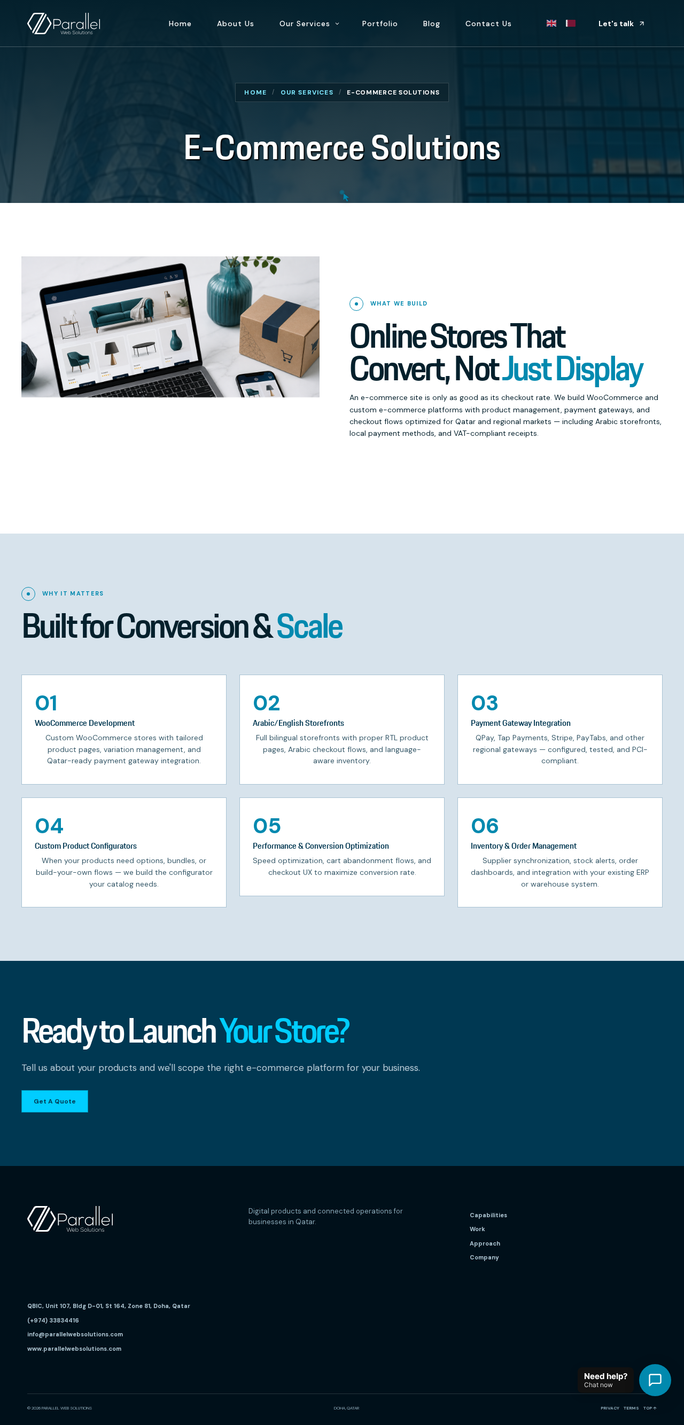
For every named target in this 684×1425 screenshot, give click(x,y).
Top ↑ (650, 1408)
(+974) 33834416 (53, 1320)
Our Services (304, 23)
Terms (631, 1408)
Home (180, 23)
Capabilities (488, 1215)
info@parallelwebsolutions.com (75, 1334)
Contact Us (488, 23)
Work (477, 1229)
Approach (485, 1243)
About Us (235, 23)
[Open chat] (655, 1380)
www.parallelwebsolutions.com (74, 1348)
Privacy (610, 1408)
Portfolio (380, 23)
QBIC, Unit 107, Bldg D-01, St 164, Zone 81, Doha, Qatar (108, 1306)
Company (484, 1257)
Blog (431, 23)
